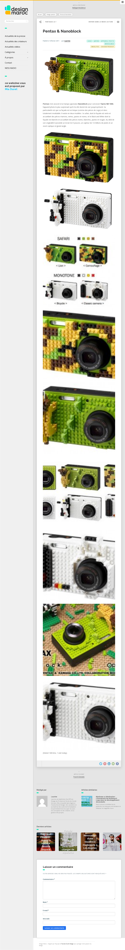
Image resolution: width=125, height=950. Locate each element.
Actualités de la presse (15, 36)
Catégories (10, 52)
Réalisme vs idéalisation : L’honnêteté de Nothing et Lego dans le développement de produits (107, 799)
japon (96, 41)
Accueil (40, 14)
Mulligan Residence (79, 8)
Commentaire (49, 879)
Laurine (67, 41)
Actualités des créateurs (16, 41)
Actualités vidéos (12, 46)
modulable (109, 44)
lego (90, 41)
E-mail (46, 910)
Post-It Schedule (78, 777)
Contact (8, 62)
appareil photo (107, 41)
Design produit (51, 14)
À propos (9, 57)
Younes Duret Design (67, 944)
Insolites (95, 47)
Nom (45, 902)
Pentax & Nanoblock (62, 31)
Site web (46, 919)
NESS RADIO (10, 68)
